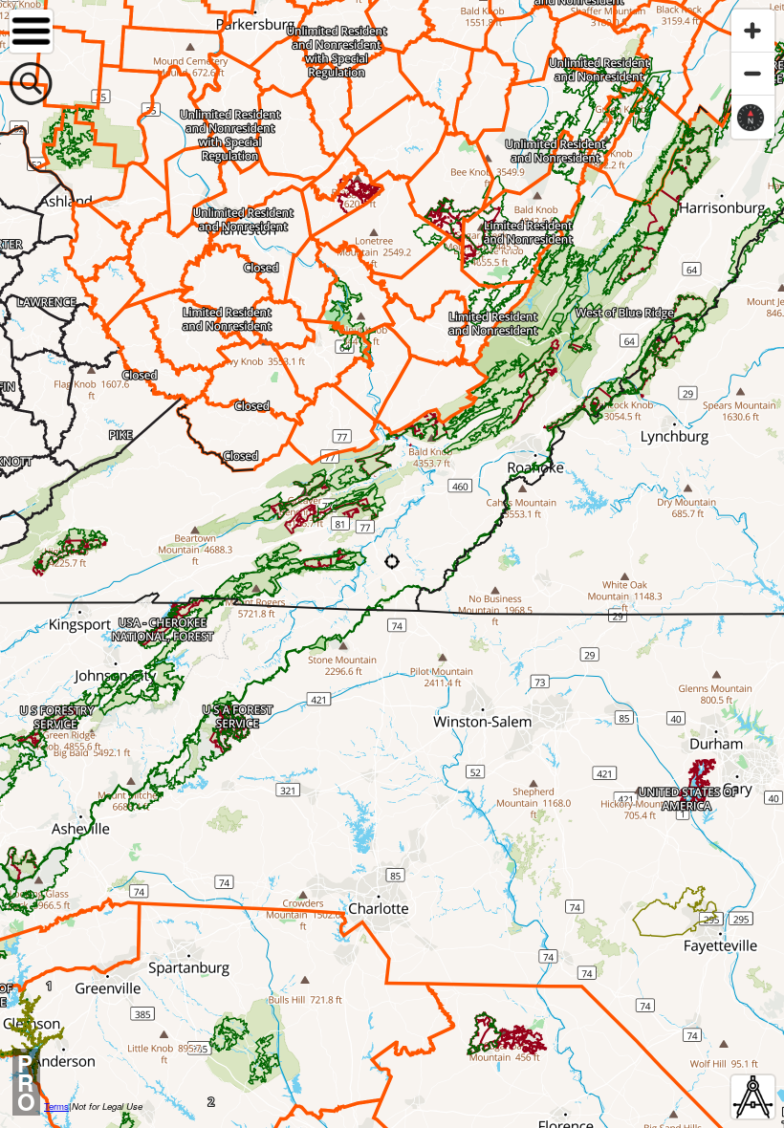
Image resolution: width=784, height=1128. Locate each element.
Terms (56, 1106)
